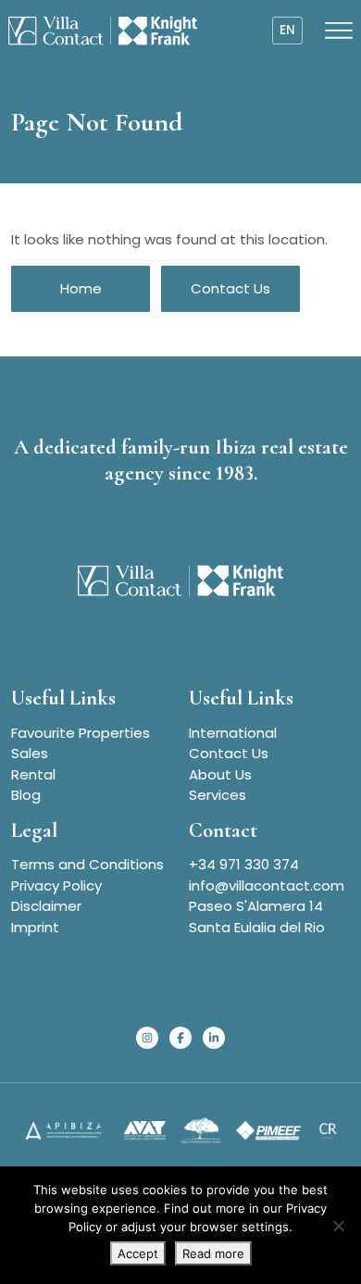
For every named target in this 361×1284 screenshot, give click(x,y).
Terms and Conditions (87, 864)
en (287, 30)
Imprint (35, 927)
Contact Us (230, 288)
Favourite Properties (80, 732)
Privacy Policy (56, 885)
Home (81, 288)
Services (217, 794)
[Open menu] (339, 30)
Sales (29, 753)
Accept (138, 1253)
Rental (33, 774)
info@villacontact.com (266, 885)
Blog (26, 794)
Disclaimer (46, 906)
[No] (338, 1225)
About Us (220, 774)
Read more (213, 1253)
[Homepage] (102, 31)
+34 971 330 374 (244, 864)
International (233, 732)
